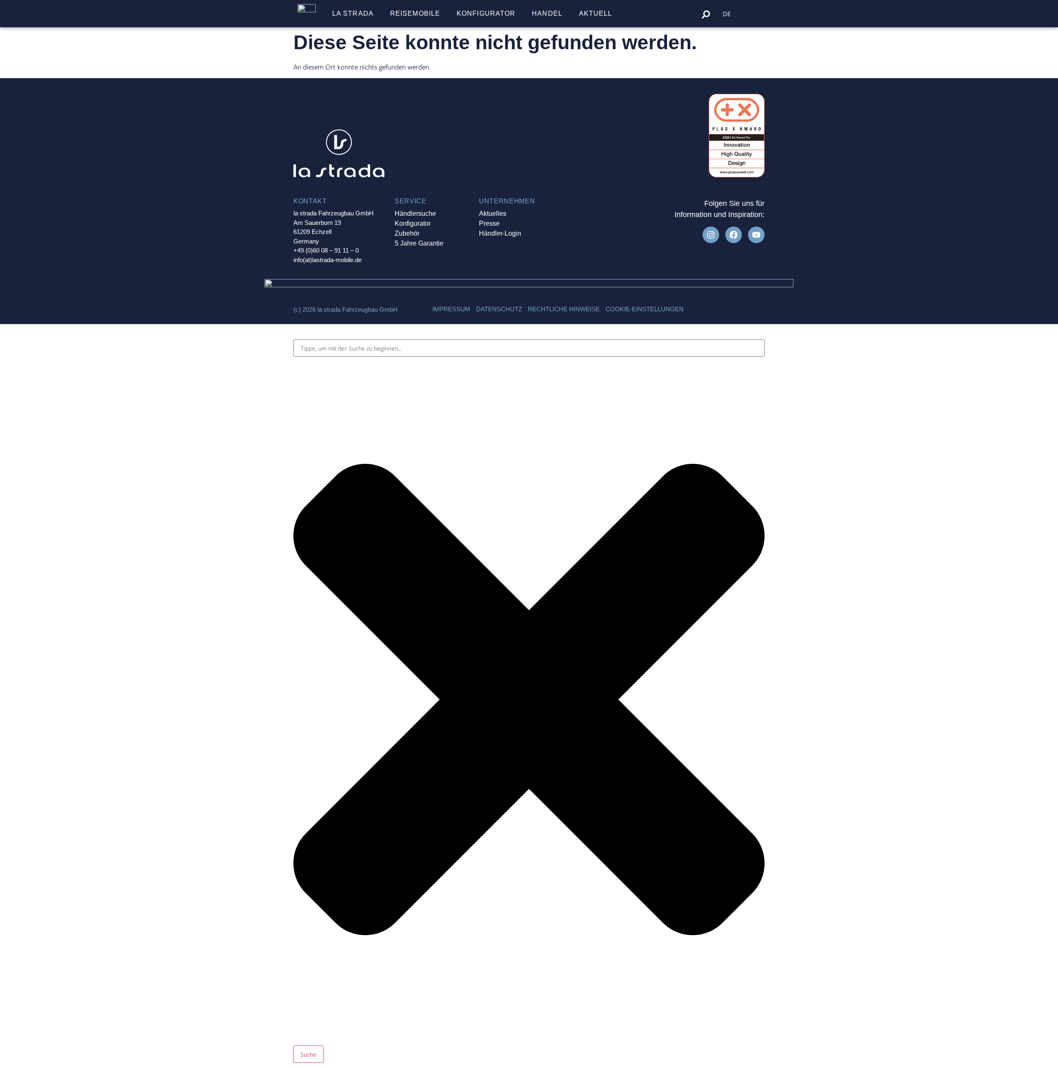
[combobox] (529, 348)
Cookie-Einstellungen (644, 309)
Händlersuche (415, 213)
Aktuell (595, 13)
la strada (353, 13)
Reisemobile (415, 13)
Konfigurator (486, 13)
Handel (547, 13)
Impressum (451, 309)
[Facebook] (733, 235)
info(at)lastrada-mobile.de (327, 259)
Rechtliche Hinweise (564, 309)
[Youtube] (756, 235)
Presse (489, 223)
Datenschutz (499, 309)
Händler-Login (500, 233)
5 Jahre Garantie (419, 243)
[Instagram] (711, 235)
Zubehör (407, 233)
